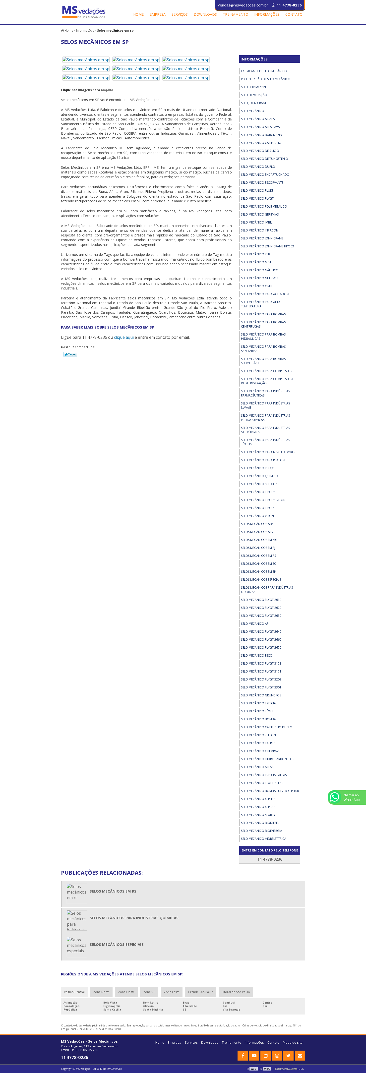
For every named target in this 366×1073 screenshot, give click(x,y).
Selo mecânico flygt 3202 (261, 679)
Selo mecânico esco (256, 655)
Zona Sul (149, 992)
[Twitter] (288, 1056)
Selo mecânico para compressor (266, 371)
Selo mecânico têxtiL (257, 711)
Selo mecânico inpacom (260, 230)
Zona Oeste (126, 992)
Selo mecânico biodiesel (260, 823)
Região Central (74, 992)
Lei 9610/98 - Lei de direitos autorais (100, 1029)
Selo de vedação (254, 95)
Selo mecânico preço (257, 468)
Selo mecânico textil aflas (262, 783)
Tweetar (70, 354)
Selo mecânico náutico (259, 270)
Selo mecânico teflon (258, 735)
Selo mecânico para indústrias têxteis (265, 442)
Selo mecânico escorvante (262, 182)
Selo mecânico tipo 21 (258, 492)
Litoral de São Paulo (236, 992)
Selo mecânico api (255, 623)
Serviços (180, 14)
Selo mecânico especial (259, 703)
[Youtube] (254, 1056)
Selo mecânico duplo (258, 167)
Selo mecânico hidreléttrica (263, 839)
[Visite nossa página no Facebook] (243, 1056)
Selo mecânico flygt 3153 (261, 663)
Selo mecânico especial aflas (264, 775)
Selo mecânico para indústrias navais (265, 405)
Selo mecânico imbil (256, 222)
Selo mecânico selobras (260, 484)
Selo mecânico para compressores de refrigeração (268, 381)
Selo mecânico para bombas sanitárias (263, 348)
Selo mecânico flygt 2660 (261, 639)
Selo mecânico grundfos (261, 695)
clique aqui (124, 337)
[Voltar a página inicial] (84, 11)
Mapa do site (293, 1042)
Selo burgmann (253, 87)
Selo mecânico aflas (257, 767)
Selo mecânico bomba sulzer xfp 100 (270, 791)
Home (138, 14)
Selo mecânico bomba (258, 719)
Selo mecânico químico (259, 476)
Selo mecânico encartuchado (265, 174)
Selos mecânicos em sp (258, 571)
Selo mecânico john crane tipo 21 (268, 246)
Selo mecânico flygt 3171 (261, 671)
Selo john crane (254, 103)
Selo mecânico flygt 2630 (261, 616)
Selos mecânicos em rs (258, 556)
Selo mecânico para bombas (263, 314)
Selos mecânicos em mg (259, 540)
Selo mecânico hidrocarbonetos (267, 759)
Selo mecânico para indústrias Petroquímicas (265, 417)
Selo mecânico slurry (258, 815)
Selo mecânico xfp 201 (258, 807)
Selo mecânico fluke (257, 190)
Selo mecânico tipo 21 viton (263, 500)
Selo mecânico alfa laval (261, 127)
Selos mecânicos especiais (261, 579)
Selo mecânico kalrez (258, 743)
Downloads (205, 14)
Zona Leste (172, 992)
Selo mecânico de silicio (260, 151)
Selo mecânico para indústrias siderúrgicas (265, 430)
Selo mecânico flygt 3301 (261, 687)
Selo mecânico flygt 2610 (261, 600)
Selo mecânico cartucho (261, 143)
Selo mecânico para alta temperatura (260, 304)
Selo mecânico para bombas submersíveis (263, 361)
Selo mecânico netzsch (259, 278)
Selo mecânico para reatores (264, 460)
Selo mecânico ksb (255, 254)
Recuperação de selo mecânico (265, 79)
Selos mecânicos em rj (258, 548)
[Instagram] (277, 1056)
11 (289, 4)
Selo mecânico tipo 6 (257, 508)
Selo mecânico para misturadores (268, 452)
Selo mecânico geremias (260, 214)
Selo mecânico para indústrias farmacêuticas (265, 393)
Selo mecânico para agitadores (266, 294)
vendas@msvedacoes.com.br (243, 4)
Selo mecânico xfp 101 (258, 799)
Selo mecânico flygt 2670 (261, 647)
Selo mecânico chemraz (260, 751)
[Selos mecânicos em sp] (86, 59)
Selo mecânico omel (257, 286)
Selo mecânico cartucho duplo (266, 727)
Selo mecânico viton (257, 516)
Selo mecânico (252, 111)
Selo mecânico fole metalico (264, 206)
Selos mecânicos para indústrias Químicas (267, 589)
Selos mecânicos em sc (258, 564)
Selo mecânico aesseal (258, 119)
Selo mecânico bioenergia (261, 831)
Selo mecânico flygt (257, 198)
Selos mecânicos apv (257, 532)
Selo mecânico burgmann (261, 135)
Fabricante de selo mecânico (264, 71)
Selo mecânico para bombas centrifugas (263, 324)
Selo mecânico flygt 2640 (261, 631)
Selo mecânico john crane (262, 238)
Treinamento (235, 14)
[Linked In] (265, 1056)
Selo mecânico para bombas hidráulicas (263, 336)
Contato (294, 14)
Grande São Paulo (200, 992)
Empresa (158, 14)
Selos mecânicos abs (257, 524)
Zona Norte (101, 992)
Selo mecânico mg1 (256, 262)
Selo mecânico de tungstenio (264, 159)
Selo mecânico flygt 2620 (261, 608)
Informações (266, 14)
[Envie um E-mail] (300, 1056)
